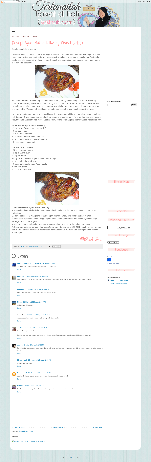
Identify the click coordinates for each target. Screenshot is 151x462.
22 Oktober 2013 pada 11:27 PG (36, 276)
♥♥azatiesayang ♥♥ (24, 263)
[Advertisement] (122, 64)
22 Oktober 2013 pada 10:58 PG (43, 263)
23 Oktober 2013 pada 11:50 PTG (34, 386)
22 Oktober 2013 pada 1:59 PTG (34, 302)
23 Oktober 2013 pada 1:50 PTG (39, 373)
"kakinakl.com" (111, 256)
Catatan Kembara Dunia (119, 284)
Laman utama (58, 427)
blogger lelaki (22, 360)
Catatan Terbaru (18, 427)
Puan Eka (20, 276)
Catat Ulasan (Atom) (26, 431)
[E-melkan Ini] (53, 246)
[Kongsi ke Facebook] (59, 246)
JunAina (20, 328)
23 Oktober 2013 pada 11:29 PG (39, 360)
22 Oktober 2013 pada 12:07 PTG (38, 289)
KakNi (19, 386)
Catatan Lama (97, 427)
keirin (87, 458)
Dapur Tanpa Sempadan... (119, 280)
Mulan (19, 302)
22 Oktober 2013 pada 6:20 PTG (36, 328)
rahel (19, 345)
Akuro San (21, 289)
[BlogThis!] (55, 246)
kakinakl (74, 458)
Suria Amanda (22, 373)
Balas (19, 269)
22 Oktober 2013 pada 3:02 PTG (38, 315)
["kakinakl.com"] (109, 261)
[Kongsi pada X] (57, 246)
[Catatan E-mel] (49, 246)
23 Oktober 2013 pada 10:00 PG (33, 345)
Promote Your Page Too (113, 263)
